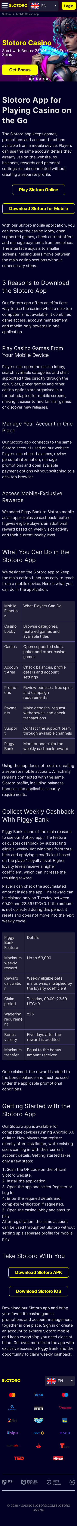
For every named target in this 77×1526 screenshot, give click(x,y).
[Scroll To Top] (69, 1370)
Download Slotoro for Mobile (38, 208)
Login (68, 6)
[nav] (30, 79)
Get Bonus (20, 69)
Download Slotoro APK (38, 1272)
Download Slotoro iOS (38, 1291)
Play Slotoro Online (38, 189)
